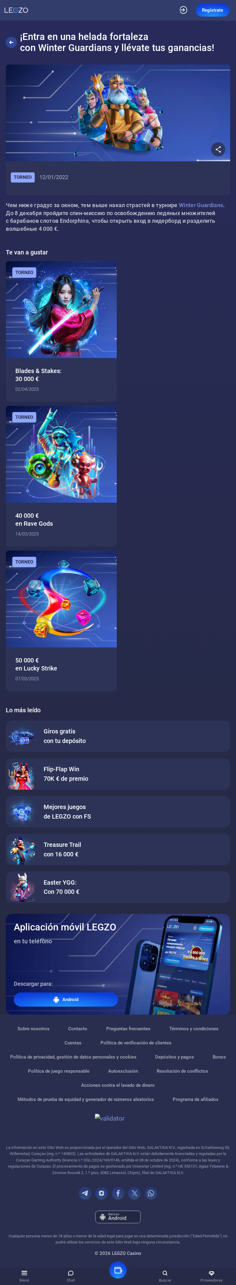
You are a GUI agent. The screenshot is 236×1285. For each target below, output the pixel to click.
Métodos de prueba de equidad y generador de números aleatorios (86, 1099)
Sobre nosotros (33, 1029)
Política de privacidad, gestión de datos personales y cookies (73, 1057)
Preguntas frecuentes (128, 1029)
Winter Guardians (201, 205)
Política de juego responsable (58, 1071)
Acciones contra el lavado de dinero (118, 1085)
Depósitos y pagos (174, 1057)
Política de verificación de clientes (135, 1043)
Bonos (219, 1057)
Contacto (77, 1029)
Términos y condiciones (193, 1029)
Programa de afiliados (195, 1099)
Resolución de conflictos (182, 1071)
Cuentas (73, 1043)
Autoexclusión (123, 1071)
